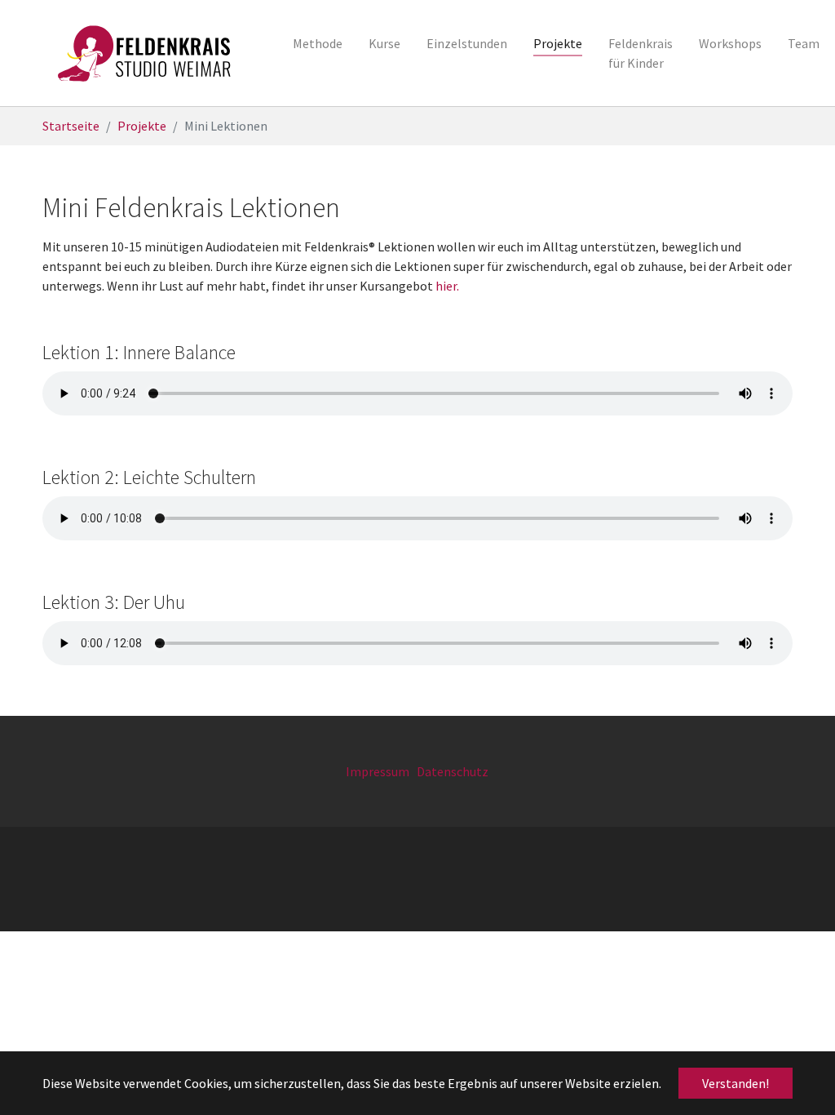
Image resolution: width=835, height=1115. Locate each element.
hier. (447, 286)
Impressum (377, 771)
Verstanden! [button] (735, 1083)
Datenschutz (452, 771)
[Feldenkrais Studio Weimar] (144, 53)
